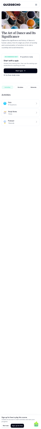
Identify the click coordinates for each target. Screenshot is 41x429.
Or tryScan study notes (12, 75)
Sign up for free (17, 425)
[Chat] (36, 424)
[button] (20, 103)
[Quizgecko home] (11, 5)
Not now (6, 425)
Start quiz (19, 71)
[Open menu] (36, 5)
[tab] (7, 87)
